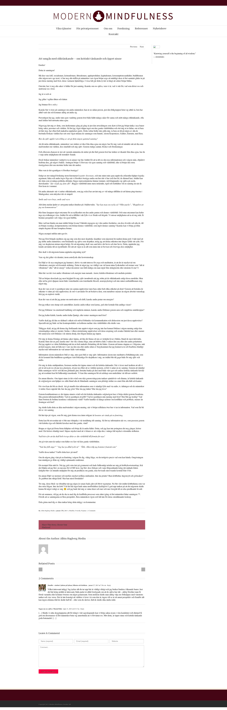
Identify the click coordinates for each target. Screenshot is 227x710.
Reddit (115, 525)
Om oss (108, 28)
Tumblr (121, 525)
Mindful (71, 510)
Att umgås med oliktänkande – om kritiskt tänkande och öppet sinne (80, 58)
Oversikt (77, 510)
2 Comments (92, 510)
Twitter (104, 525)
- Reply (108, 585)
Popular (83, 510)
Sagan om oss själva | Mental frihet (50, 609)
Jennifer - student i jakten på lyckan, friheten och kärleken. (67, 585)
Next (142, 46)
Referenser (141, 28)
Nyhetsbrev (159, 28)
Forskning (123, 28)
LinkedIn (109, 525)
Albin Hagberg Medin (48, 510)
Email (140, 525)
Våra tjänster (63, 28)
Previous (133, 46)
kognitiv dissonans (86, 175)
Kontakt (113, 34)
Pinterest (134, 525)
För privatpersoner (87, 28)
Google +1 (127, 525)
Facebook (98, 525)
